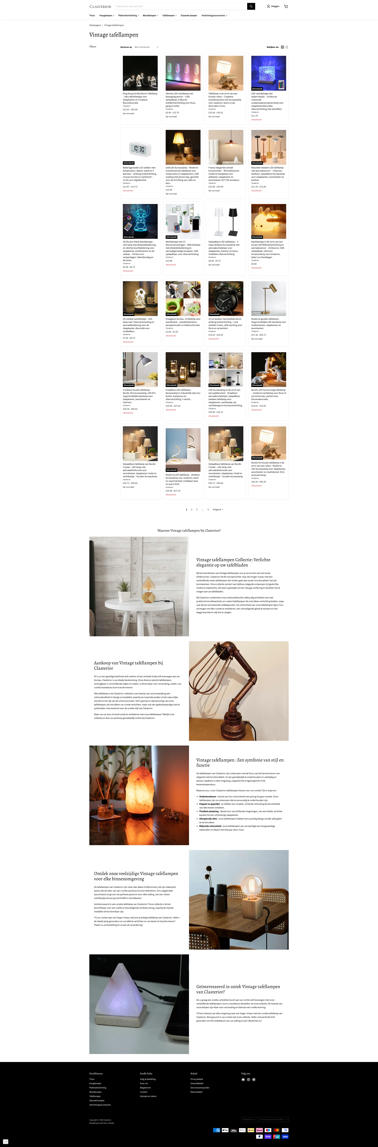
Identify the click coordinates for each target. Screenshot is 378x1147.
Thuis (92, 15)
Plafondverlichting (127, 15)
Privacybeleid (196, 1079)
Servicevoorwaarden (199, 1087)
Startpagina (95, 25)
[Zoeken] (251, 6)
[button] (5, 1141)
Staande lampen (189, 15)
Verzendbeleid (196, 1083)
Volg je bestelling (148, 1079)
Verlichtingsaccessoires (213, 15)
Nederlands (248, 1119)
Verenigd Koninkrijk (272, 1119)
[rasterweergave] (282, 47)
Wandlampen (150, 15)
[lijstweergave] (287, 47)
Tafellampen (168, 15)
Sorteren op (126, 47)
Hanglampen (106, 15)
